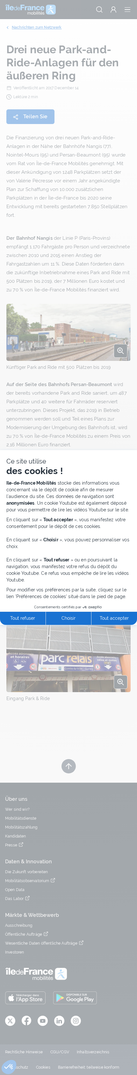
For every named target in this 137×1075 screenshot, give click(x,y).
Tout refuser (22, 618)
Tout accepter (114, 618)
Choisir (68, 618)
